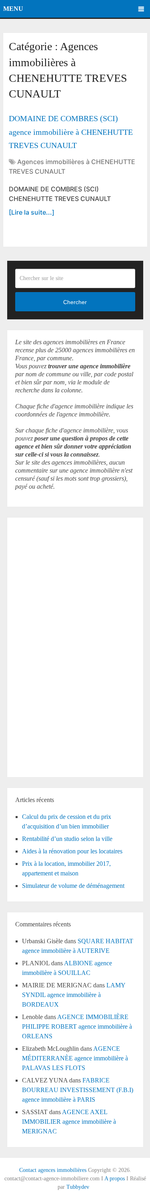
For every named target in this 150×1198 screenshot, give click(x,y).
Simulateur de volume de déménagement (73, 885)
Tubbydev (77, 1187)
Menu (13, 8)
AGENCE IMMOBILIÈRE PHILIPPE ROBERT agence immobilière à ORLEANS (77, 1026)
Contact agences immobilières (52, 1170)
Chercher (75, 302)
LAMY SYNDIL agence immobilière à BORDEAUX (73, 995)
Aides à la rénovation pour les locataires (72, 851)
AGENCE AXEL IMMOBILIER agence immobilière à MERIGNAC (69, 1122)
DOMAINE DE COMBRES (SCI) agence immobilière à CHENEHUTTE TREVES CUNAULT (71, 132)
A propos (114, 1179)
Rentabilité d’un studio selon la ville (67, 838)
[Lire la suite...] (31, 212)
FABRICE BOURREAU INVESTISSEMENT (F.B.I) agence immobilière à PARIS (77, 1090)
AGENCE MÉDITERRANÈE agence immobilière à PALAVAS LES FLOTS (75, 1058)
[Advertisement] (39, 646)
